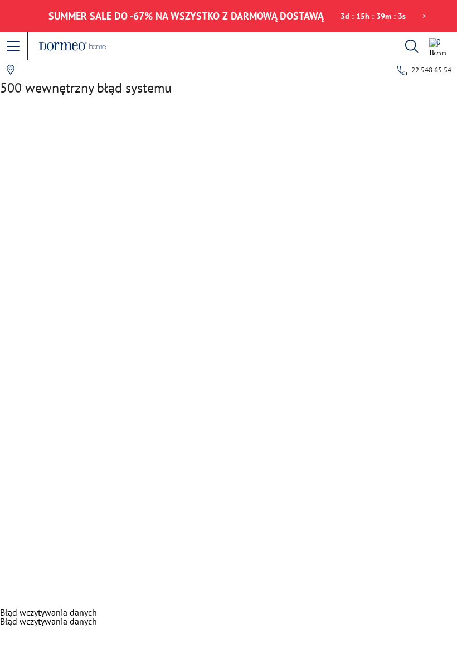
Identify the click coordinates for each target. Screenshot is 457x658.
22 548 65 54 (431, 70)
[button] (14, 46)
